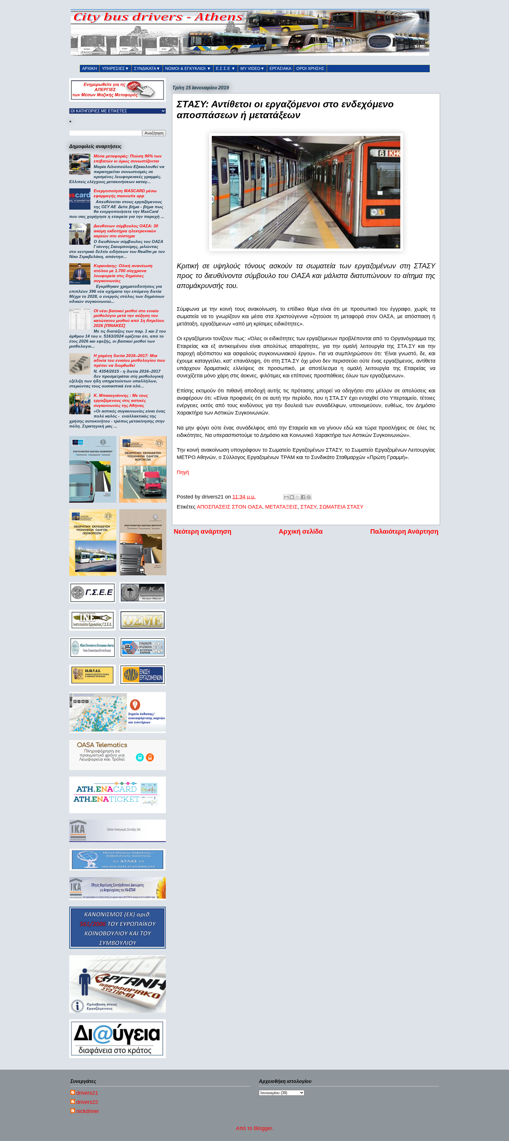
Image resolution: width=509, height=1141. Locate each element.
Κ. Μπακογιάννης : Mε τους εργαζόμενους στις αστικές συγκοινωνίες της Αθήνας (121, 400)
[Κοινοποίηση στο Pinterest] (309, 497)
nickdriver (87, 1111)
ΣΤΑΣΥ (308, 507)
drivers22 (87, 1102)
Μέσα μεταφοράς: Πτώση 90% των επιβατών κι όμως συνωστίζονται (128, 158)
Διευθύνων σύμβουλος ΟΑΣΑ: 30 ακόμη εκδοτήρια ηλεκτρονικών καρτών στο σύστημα (126, 230)
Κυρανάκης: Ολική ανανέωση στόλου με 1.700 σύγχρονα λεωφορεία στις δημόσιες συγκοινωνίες (123, 273)
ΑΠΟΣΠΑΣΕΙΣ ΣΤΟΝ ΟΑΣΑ (229, 507)
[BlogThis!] (292, 497)
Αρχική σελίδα (301, 531)
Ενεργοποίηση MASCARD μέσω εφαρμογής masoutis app (125, 193)
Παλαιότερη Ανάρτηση (404, 531)
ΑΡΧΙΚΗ (89, 68)
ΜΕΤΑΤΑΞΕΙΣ (281, 507)
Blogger (263, 1128)
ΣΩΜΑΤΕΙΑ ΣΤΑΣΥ (341, 507)
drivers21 (87, 1093)
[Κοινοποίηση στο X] (297, 497)
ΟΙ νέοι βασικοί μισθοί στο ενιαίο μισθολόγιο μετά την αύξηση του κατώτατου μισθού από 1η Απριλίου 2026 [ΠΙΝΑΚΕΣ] (129, 318)
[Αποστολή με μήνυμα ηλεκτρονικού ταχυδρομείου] (286, 497)
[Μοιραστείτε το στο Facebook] (303, 497)
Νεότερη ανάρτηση (202, 531)
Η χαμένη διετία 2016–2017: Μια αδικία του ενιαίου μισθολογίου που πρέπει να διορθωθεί (129, 360)
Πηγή (183, 472)
